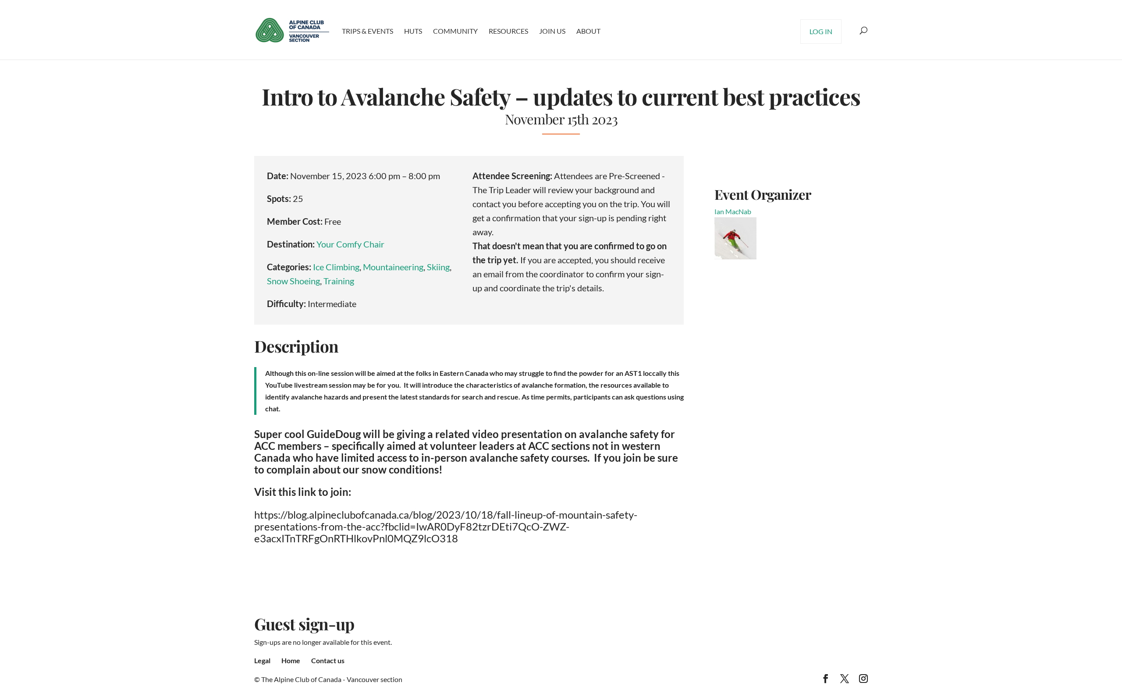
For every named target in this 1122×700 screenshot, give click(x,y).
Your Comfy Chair (350, 244)
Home (290, 660)
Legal (262, 660)
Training (338, 281)
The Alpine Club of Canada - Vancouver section (331, 679)
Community (455, 31)
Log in (821, 31)
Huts (413, 31)
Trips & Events (367, 31)
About (588, 31)
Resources (508, 31)
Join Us (552, 31)
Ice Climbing (336, 267)
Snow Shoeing (293, 281)
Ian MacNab (732, 211)
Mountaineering (393, 267)
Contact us (327, 660)
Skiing (438, 267)
